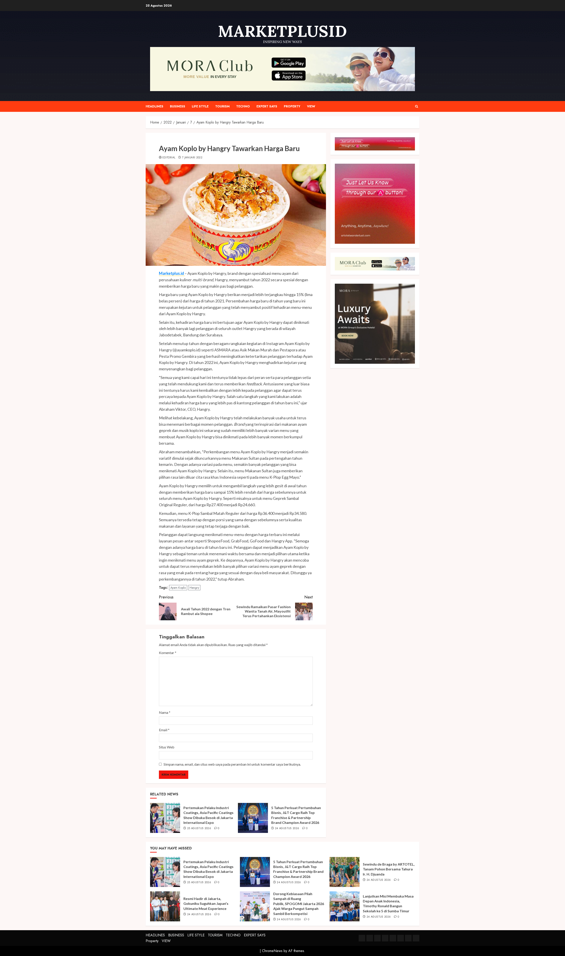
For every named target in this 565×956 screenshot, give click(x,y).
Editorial (168, 157)
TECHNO (243, 106)
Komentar (167, 652)
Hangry (194, 587)
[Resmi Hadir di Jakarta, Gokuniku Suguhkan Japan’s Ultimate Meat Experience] (165, 906)
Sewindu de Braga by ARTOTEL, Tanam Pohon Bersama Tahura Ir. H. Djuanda (389, 869)
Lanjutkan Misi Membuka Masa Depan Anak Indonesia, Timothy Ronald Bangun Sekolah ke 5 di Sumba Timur (388, 903)
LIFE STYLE (200, 106)
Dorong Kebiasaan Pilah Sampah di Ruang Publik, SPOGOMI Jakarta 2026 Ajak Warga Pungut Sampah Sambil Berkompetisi (298, 904)
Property (292, 106)
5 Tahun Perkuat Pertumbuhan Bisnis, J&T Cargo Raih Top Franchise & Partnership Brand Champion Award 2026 (298, 869)
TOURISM (222, 106)
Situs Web (166, 747)
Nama (164, 712)
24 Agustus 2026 (287, 828)
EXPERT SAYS (266, 106)
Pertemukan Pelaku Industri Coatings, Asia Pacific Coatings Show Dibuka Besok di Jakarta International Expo (208, 869)
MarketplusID (282, 31)
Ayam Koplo (178, 587)
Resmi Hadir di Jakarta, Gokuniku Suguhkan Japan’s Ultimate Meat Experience (205, 903)
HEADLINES (154, 106)
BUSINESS (177, 106)
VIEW (311, 106)
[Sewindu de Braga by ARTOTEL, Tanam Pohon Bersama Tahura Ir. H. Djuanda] (345, 872)
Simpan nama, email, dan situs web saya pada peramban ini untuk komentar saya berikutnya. (232, 764)
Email (164, 730)
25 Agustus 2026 (199, 828)
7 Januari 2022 (192, 157)
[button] (416, 106)
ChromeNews (272, 950)
